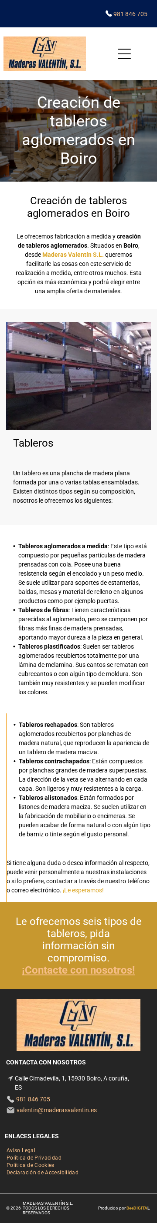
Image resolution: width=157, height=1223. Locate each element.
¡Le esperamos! (83, 890)
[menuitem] (21, 1149)
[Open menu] (124, 53)
